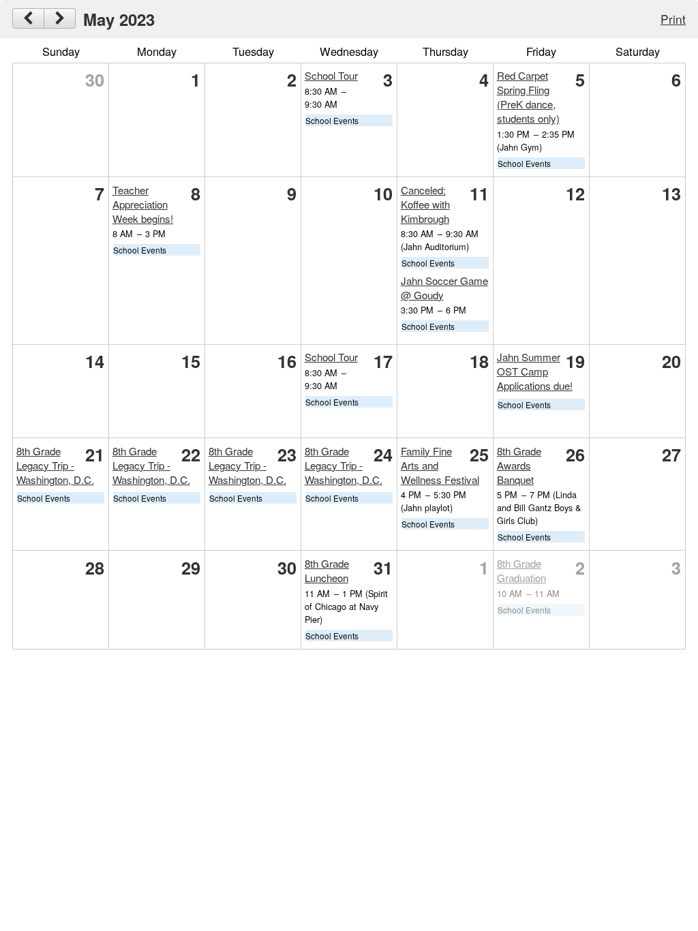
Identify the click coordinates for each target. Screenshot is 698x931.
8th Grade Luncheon (327, 570)
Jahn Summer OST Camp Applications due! (535, 371)
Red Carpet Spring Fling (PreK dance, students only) (528, 96)
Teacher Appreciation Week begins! (142, 204)
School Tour (331, 75)
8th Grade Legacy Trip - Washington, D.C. (55, 465)
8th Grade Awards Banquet (519, 465)
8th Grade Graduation (521, 570)
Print (673, 18)
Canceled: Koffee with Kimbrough (425, 204)
